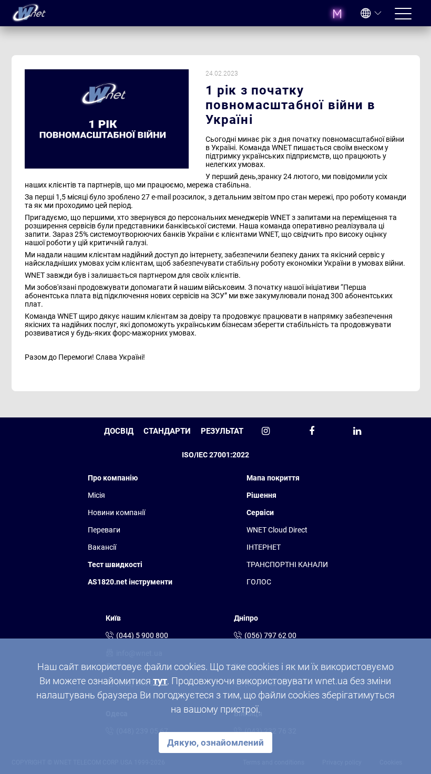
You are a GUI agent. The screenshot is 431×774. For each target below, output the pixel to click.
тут (160, 680)
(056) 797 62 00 (270, 635)
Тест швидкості (115, 564)
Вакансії (102, 547)
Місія (96, 495)
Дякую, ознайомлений (215, 742)
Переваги (104, 530)
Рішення (261, 495)
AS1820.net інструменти (130, 582)
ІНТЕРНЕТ (264, 547)
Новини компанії (116, 512)
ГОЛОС (259, 582)
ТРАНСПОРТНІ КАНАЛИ (287, 564)
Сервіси (260, 512)
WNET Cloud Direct (277, 530)
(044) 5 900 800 (142, 635)
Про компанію (113, 478)
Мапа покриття (273, 478)
